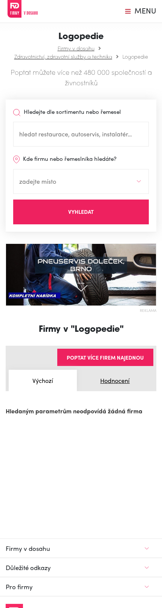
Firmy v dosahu (76, 48)
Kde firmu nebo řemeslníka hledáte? (68, 158)
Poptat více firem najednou (105, 357)
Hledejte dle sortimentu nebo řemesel (71, 111)
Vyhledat (81, 211)
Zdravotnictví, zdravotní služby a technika (63, 56)
